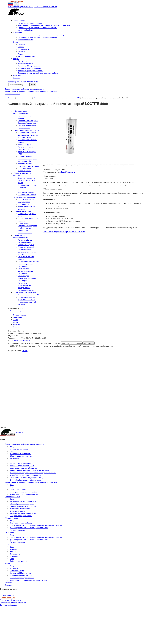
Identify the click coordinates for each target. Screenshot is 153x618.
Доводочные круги (25, 156)
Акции (20, 54)
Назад (12, 446)
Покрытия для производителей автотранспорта (24, 285)
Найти (32, 84)
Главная (11, 98)
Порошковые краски (26, 199)
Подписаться (88, 343)
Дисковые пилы (24, 127)
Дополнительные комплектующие (24, 169)
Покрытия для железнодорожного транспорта (25, 270)
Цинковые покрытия (26, 290)
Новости (21, 46)
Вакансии (21, 44)
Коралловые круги (25, 163)
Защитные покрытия (26, 244)
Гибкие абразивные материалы (26, 130)
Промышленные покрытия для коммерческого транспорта (28, 263)
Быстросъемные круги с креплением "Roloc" (27, 160)
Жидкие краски (24, 201)
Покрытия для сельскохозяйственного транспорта (27, 278)
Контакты (16, 77)
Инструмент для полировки (28, 166)
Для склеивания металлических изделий (27, 224)
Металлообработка (25, 30)
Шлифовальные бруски (27, 194)
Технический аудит (25, 63)
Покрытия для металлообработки (20, 236)
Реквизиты (22, 51)
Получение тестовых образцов (30, 23)
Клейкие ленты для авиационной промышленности (25, 230)
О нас (15, 42)
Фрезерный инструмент (27, 123)
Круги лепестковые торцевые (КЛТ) (25, 148)
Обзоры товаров (19, 20)
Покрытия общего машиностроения (25, 241)
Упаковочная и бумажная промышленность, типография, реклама (44, 25)
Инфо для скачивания (26, 56)
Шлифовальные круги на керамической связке (27, 191)
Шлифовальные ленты (27, 132)
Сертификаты (23, 49)
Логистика (17, 75)
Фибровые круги (24, 144)
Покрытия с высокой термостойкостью (26, 248)
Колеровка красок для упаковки (30, 70)
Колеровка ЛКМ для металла (29, 68)
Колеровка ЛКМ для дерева (29, 66)
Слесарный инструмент (27, 125)
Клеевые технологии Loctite (69, 98)
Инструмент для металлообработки (20, 112)
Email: (10, 600)
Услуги (16, 58)
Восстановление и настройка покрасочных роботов (38, 73)
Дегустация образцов (8, 605)
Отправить (26, 373)
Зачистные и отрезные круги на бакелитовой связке (27, 180)
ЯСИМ (24, 350)
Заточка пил (22, 61)
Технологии (18, 32)
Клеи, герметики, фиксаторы (45, 98)
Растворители (23, 204)
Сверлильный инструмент (28, 120)
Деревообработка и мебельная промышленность (37, 27)
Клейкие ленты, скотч (22, 211)
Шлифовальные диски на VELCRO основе (28, 136)
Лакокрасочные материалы (25, 197)
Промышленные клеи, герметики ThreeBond (26, 298)
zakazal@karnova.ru (67, 172)
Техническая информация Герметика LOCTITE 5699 (64, 231)
